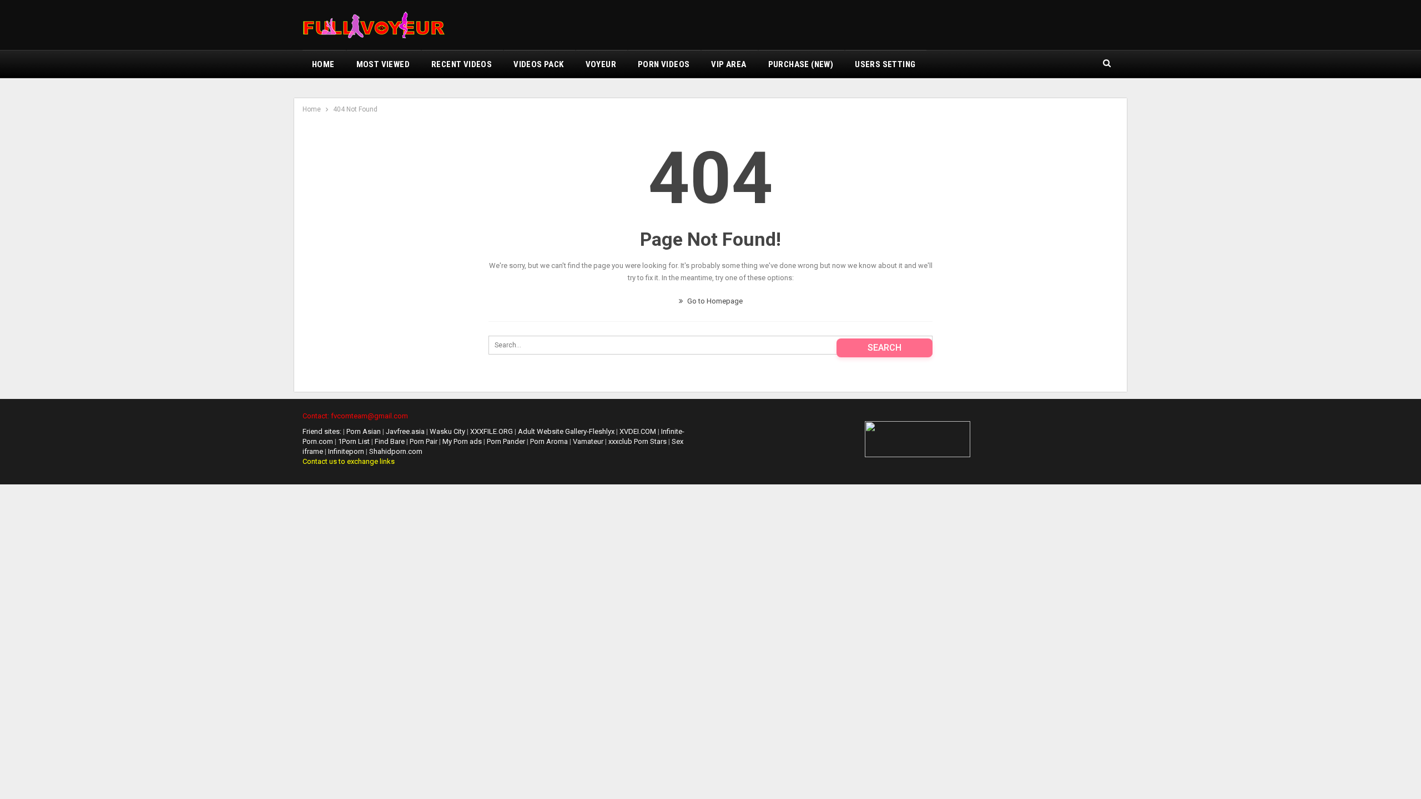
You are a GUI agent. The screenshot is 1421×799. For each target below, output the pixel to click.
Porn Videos (663, 64)
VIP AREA (728, 64)
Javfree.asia (405, 431)
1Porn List (354, 441)
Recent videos (461, 64)
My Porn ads (462, 441)
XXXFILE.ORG (491, 431)
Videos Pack (538, 64)
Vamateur (588, 441)
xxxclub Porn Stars (637, 441)
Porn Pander (507, 441)
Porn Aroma (550, 441)
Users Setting (885, 64)
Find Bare (390, 441)
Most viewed (383, 64)
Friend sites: (322, 431)
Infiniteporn (346, 451)
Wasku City (447, 431)
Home (323, 64)
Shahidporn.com (395, 451)
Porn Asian (363, 431)
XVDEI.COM (637, 431)
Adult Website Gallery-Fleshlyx (566, 431)
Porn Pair (424, 441)
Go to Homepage (714, 301)
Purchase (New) (801, 64)
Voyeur (601, 64)
